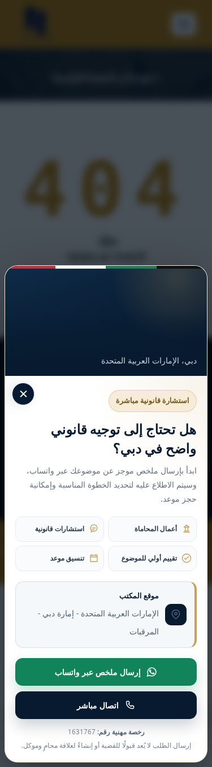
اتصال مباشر (98, 705)
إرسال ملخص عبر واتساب (98, 672)
